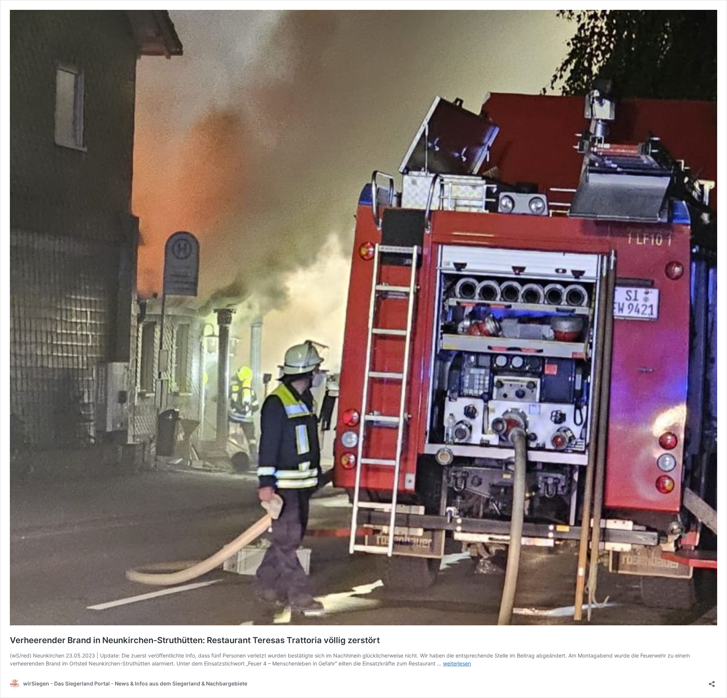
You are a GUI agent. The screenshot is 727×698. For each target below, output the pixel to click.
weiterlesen (457, 663)
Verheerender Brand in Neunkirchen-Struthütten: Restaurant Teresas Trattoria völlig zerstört (195, 640)
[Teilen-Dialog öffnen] (712, 681)
